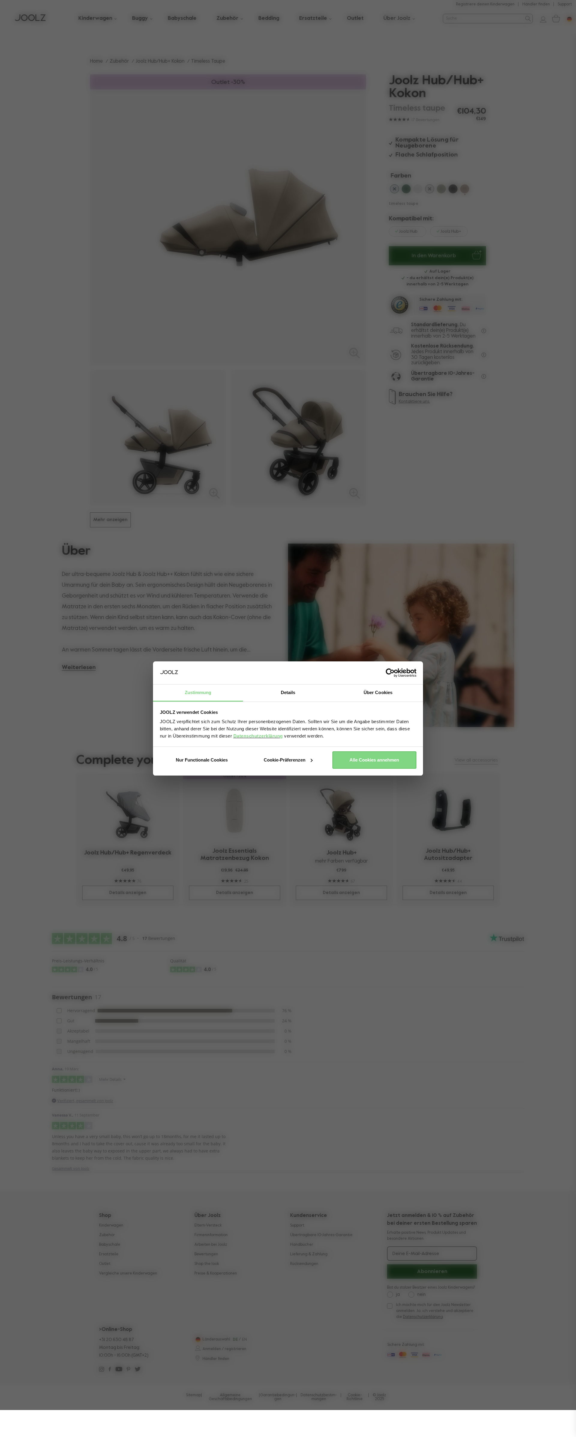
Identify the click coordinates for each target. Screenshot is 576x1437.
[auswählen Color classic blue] (394, 190)
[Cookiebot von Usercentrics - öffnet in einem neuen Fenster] (390, 672)
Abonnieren (432, 1271)
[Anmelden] (541, 18)
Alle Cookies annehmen (374, 759)
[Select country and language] (567, 18)
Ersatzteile (108, 1254)
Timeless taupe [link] (208, 61)
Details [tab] (288, 692)
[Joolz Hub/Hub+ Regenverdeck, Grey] (128, 811)
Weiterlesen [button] (79, 667)
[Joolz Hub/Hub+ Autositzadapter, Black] (448, 810)
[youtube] (119, 1370)
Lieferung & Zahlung (309, 1254)
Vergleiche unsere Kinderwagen (128, 1273)
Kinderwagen (111, 1225)
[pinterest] (128, 1370)
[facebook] (110, 1370)
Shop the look (206, 1264)
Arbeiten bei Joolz (210, 1245)
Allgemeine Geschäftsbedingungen (230, 1397)
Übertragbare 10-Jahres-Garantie (321, 1235)
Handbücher (301, 1245)
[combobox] (483, 18)
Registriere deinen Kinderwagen (485, 4)
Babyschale (109, 1245)
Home (96, 61)
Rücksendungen (304, 1264)
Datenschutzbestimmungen (319, 1397)
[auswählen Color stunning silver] (418, 190)
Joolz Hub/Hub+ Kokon (160, 61)
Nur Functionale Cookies (202, 759)
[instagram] (101, 1370)
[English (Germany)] (197, 1339)
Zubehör (119, 61)
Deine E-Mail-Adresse (415, 1253)
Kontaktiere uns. (414, 401)
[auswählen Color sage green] (441, 190)
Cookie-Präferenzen (284, 759)
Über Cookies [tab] (378, 692)
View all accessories (476, 760)
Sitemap (193, 1395)
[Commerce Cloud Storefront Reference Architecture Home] (30, 18)
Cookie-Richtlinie (354, 1397)
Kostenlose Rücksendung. (442, 346)
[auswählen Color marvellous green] (406, 190)
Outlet (104, 1264)
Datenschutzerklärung (258, 735)
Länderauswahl (216, 1339)
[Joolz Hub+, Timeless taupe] (341, 811)
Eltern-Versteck (208, 1225)
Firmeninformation (211, 1235)
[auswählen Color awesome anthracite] (453, 190)
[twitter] (137, 1370)
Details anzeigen (127, 892)
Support (565, 4)
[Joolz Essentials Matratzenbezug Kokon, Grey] (234, 810)
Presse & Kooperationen (215, 1273)
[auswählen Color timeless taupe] (464, 190)
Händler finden (536, 4)
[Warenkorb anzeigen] (555, 18)
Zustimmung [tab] (198, 692)
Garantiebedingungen (278, 1397)
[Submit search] (527, 18)
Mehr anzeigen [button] (110, 519)
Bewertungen (206, 1254)
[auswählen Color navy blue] (429, 190)
